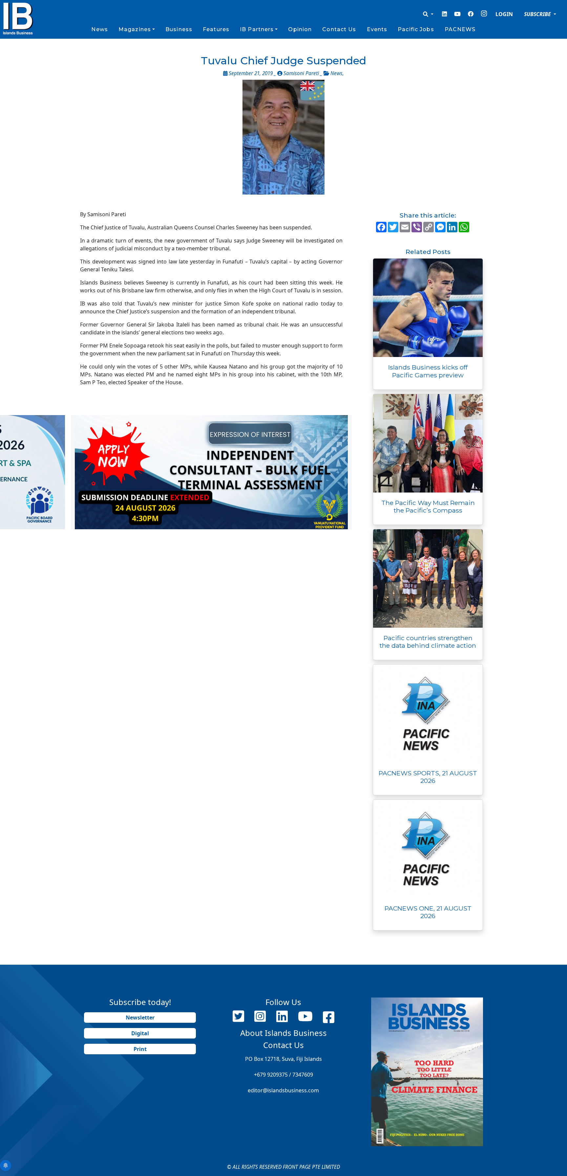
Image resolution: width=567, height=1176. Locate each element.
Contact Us (339, 29)
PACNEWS (460, 29)
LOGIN (504, 14)
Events (377, 29)
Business (178, 29)
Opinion (300, 29)
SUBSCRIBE (538, 14)
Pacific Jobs (416, 29)
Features (216, 29)
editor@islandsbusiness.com (283, 1090)
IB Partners (257, 29)
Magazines (134, 29)
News (99, 29)
